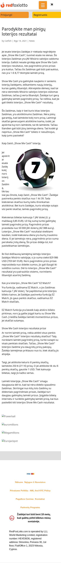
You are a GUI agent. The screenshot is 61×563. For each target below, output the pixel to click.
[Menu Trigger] (43, 5)
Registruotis (40, 15)
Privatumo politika (19, 490)
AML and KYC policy (40, 490)
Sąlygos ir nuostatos (34, 482)
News (32, 40)
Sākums (19, 482)
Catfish (8, 40)
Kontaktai (40, 499)
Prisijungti (6, 15)
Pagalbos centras (25, 499)
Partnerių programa (30, 507)
